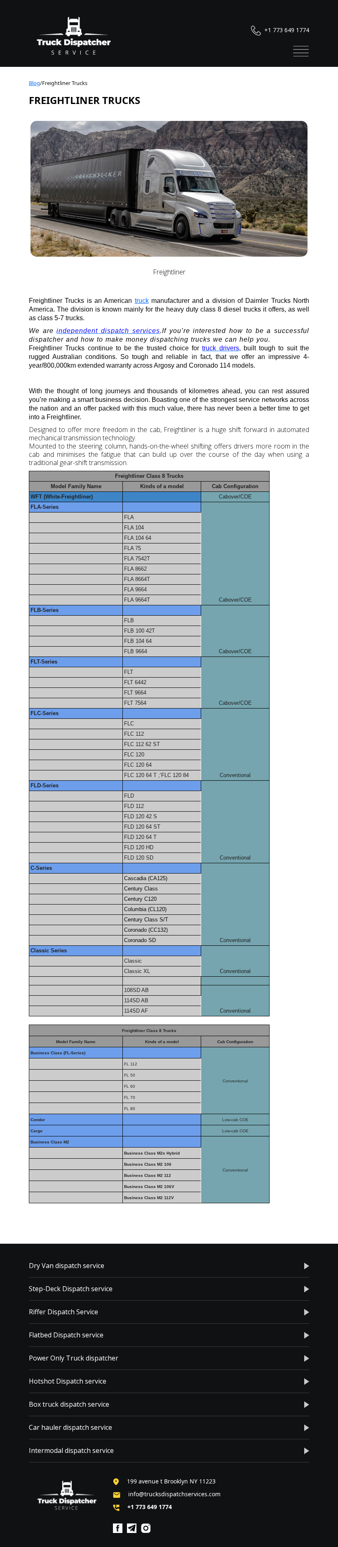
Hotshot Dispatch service (67, 1381)
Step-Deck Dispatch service (71, 1288)
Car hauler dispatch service (70, 1427)
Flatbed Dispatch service (66, 1334)
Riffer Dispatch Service (63, 1311)
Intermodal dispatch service (71, 1450)
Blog (34, 83)
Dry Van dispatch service (66, 1265)
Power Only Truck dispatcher (73, 1358)
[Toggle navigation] (301, 51)
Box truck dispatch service (69, 1404)
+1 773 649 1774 (286, 30)
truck (142, 300)
